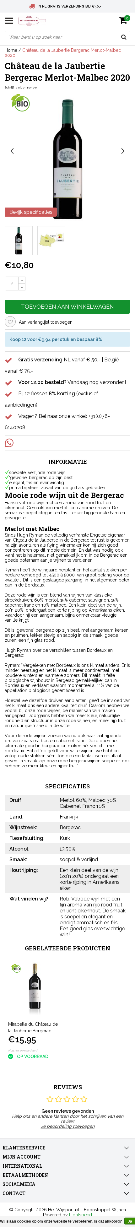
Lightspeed (80, 1214)
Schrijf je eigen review (21, 87)
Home (11, 50)
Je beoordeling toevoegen (67, 1126)
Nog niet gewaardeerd (22, 1050)
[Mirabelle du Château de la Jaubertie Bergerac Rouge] (35, 989)
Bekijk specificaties (30, 212)
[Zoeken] (123, 37)
